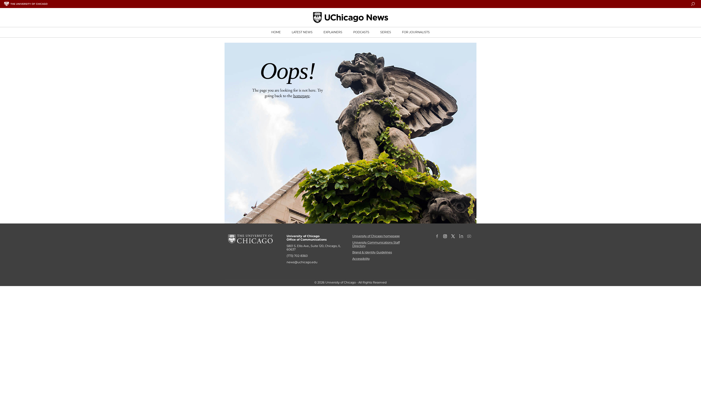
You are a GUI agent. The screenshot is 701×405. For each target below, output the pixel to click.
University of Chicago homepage (376, 236)
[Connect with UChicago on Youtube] (469, 236)
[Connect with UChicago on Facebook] (438, 236)
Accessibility (361, 259)
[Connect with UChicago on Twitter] (453, 236)
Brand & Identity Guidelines (372, 252)
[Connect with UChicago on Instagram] (445, 236)
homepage (301, 95)
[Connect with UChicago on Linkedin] (461, 236)
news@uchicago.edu (302, 262)
